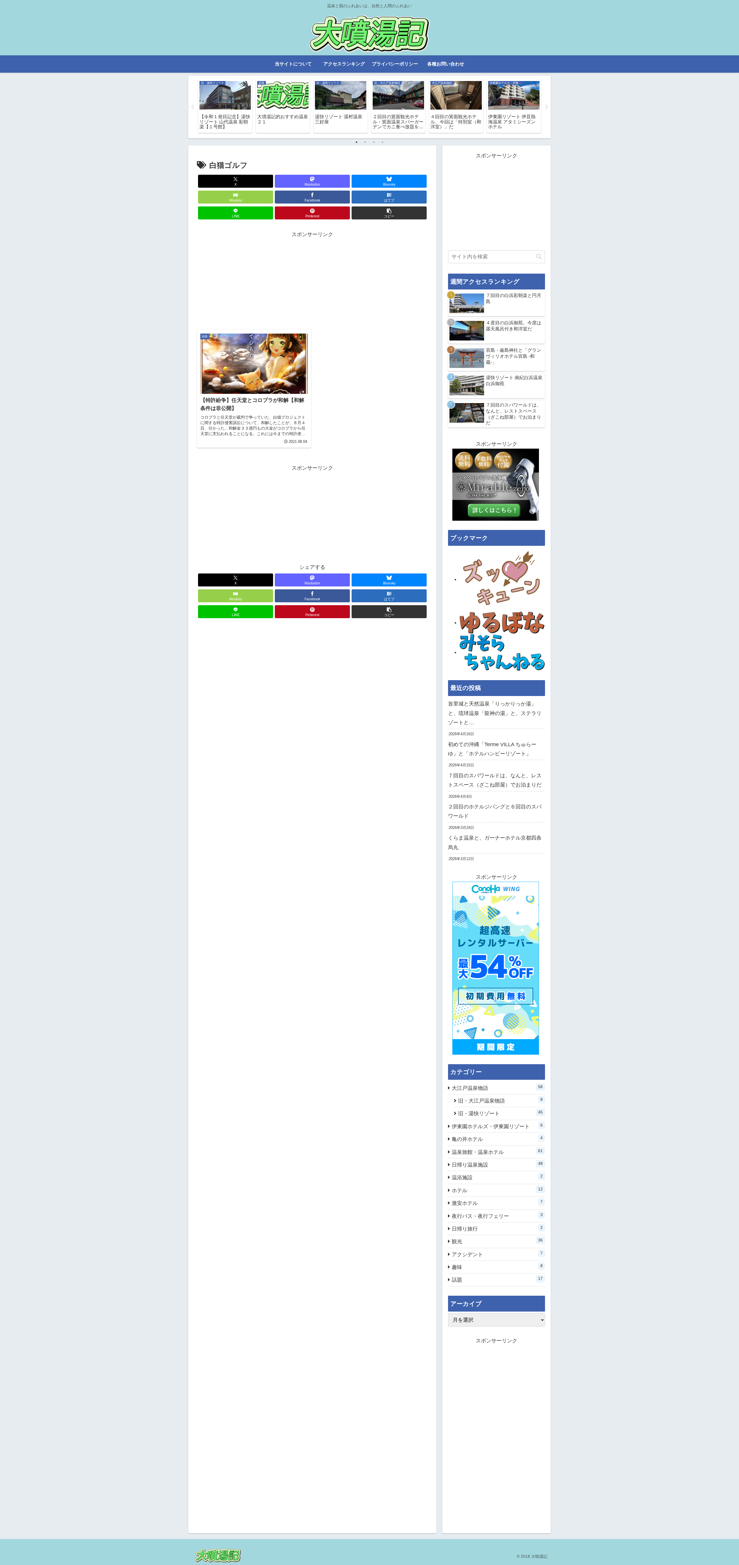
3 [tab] (374, 142)
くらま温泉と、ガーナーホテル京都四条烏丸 (495, 842)
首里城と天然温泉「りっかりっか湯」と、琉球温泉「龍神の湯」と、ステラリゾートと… (495, 713)
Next (546, 107)
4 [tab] (382, 142)
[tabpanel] (225, 106)
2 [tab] (365, 142)
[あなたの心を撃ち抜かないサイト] (502, 579)
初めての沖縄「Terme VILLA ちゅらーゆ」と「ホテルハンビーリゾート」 (492, 749)
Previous (192, 107)
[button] (389, 212)
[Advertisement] (312, 279)
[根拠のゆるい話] (502, 622)
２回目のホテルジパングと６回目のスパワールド (495, 811)
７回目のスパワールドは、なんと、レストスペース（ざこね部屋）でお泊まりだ (495, 780)
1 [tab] (356, 142)
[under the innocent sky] (502, 652)
